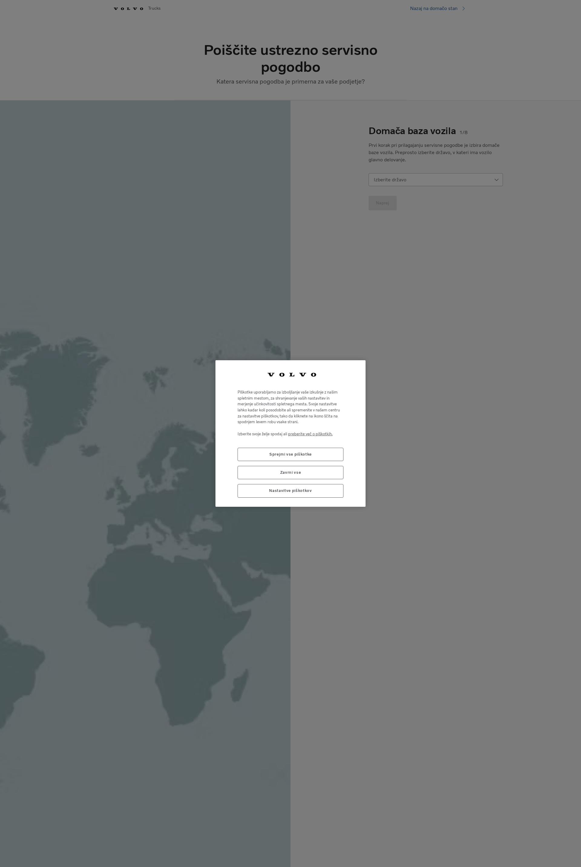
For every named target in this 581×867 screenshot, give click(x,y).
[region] (290, 433)
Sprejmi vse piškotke (290, 454)
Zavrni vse (290, 472)
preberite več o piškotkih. (310, 434)
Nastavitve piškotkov (290, 490)
